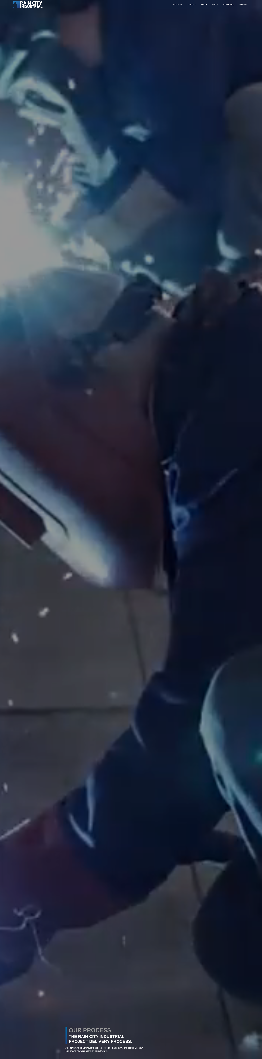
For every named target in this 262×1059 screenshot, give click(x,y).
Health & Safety (228, 4)
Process (204, 4)
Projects (215, 4)
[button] (177, 4)
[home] (28, 4)
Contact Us (243, 4)
